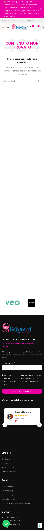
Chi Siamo (6, 459)
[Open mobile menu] (3, 26)
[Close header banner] (41, 9)
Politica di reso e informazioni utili (16, 503)
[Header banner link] (22, 9)
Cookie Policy (7, 495)
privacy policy (27, 381)
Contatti (5, 463)
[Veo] (12, 303)
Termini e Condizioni (10, 499)
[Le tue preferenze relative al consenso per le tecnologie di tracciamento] (40, 525)
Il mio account (8, 467)
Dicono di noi (7, 486)
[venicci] (31, 303)
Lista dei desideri (9, 472)
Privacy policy (7, 491)
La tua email (7, 363)
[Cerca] (8, 26)
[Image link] (17, 328)
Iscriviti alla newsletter (22, 391)
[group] (22, 416)
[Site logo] (20, 27)
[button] (39, 424)
